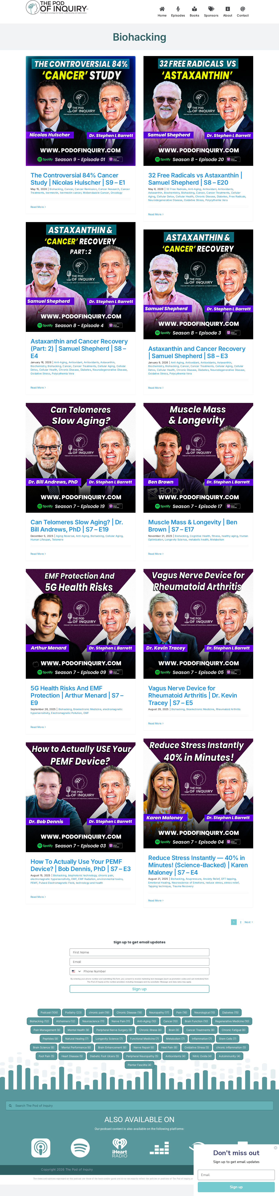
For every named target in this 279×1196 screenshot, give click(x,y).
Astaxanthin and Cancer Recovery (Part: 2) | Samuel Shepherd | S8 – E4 (79, 349)
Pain (181, 1012)
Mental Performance (76, 1047)
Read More (37, 206)
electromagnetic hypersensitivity (50, 878)
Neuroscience (93, 1021)
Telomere (57, 539)
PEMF (34, 882)
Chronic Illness (150, 1029)
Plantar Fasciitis (139, 1064)
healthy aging (230, 535)
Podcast (49, 1012)
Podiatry (73, 1012)
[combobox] (76, 971)
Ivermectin (52, 192)
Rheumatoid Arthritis (228, 709)
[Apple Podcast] (40, 1140)
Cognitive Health (200, 535)
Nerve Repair (144, 1047)
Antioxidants (225, 189)
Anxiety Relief (211, 878)
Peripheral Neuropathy (142, 1056)
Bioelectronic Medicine (87, 709)
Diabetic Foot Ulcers (104, 1056)
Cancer (69, 189)
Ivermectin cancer (70, 192)
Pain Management (47, 1029)
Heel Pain (169, 1047)
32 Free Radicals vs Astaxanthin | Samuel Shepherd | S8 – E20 (195, 179)
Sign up (139, 989)
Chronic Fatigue (234, 1029)
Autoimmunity (229, 1056)
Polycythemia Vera (216, 200)
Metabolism (217, 539)
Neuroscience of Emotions (188, 882)
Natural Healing (77, 1038)
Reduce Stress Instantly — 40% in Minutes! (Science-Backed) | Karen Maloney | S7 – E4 (198, 865)
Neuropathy (159, 1012)
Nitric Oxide (202, 1056)
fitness (216, 535)
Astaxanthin (155, 192)
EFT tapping (228, 878)
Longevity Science (176, 539)
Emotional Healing (159, 882)
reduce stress (214, 882)
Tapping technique (159, 886)
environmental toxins (110, 878)
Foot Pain (46, 1056)
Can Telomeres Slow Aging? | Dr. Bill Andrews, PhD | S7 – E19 (77, 525)
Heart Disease (72, 1056)
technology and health (89, 882)
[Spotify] (80, 1140)
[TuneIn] (238, 1140)
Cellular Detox (165, 196)
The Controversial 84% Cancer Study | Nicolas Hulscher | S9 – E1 (78, 179)
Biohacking (56, 189)
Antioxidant (209, 189)
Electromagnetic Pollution (66, 712)
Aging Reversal (65, 535)
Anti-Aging (194, 189)
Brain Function (196, 1021)
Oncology (116, 192)
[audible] (198, 1140)
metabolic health (199, 539)
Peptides (50, 1038)
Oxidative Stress (194, 200)
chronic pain (105, 875)
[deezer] (159, 1140)
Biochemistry (172, 192)
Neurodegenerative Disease (165, 200)
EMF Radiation (86, 878)
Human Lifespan (40, 539)
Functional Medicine (144, 1038)
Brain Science (43, 1047)
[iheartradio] (119, 1140)
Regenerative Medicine (232, 1021)
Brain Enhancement (112, 1047)
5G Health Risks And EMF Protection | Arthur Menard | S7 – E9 (77, 695)
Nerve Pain (121, 1021)
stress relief (231, 882)
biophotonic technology (82, 875)
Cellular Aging (106, 366)
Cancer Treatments (217, 192)
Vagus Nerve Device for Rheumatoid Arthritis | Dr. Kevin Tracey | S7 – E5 (192, 695)
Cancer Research (108, 189)
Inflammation (202, 1038)
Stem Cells (227, 1038)
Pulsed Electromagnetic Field (56, 882)
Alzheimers (65, 1021)
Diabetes (222, 196)
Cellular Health (185, 196)
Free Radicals (237, 196)
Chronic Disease (205, 196)
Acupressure (194, 878)
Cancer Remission (86, 189)
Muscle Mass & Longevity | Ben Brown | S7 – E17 (192, 525)
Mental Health (78, 1029)
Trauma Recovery (183, 886)
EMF (86, 712)
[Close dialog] (275, 1148)
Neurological (204, 1012)
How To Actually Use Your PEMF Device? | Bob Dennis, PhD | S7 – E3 (81, 865)
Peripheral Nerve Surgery (114, 1029)
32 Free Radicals (176, 189)
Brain (174, 1029)
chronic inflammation (231, 1047)
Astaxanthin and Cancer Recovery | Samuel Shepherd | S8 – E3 (196, 352)
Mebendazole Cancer (96, 192)
